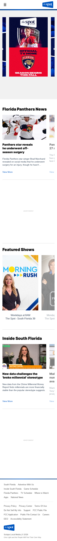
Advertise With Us (26, 484)
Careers (46, 514)
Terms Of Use (41, 506)
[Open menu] (6, 4)
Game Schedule (31, 489)
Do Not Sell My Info (12, 510)
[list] (28, 56)
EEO (6, 519)
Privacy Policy (10, 506)
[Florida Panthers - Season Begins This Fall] (28, 48)
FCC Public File (40, 510)
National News (17, 497)
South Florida (10, 484)
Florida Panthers (11, 493)
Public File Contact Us (30, 514)
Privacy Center (25, 506)
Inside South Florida (12, 489)
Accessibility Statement (20, 519)
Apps (6, 497)
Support (27, 510)
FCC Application (11, 514)
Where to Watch (42, 493)
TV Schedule (26, 493)
